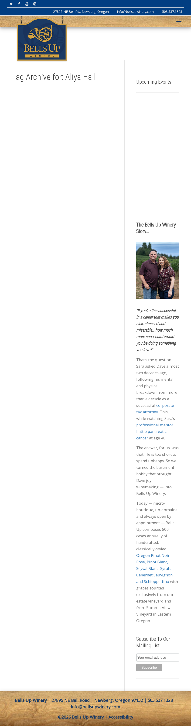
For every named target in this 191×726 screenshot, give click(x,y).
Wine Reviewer (37, 210)
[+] (35, 152)
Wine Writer (37, 217)
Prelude (41, 197)
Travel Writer (30, 203)
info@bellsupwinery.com (135, 11)
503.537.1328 (172, 11)
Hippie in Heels (31, 197)
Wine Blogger (30, 207)
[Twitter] (11, 4)
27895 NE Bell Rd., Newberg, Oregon (81, 11)
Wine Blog (41, 203)
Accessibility (121, 717)
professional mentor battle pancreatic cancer (154, 431)
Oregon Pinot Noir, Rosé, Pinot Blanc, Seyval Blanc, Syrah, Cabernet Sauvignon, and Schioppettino (155, 568)
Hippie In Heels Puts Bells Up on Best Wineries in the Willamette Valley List (35, 169)
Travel (27, 200)
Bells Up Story (34, 187)
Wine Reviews (30, 214)
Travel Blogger (37, 200)
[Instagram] (35, 4)
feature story (36, 193)
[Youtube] (27, 4)
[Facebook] (19, 4)
